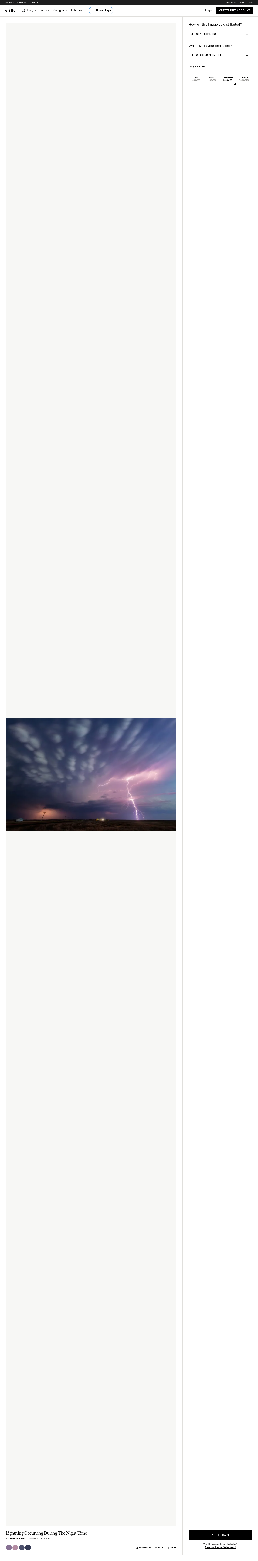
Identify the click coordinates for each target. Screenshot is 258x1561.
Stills (35, 2)
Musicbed (9, 2)
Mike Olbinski (18, 1538)
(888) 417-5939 (246, 2)
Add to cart (220, 1535)
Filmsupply (23, 2)
